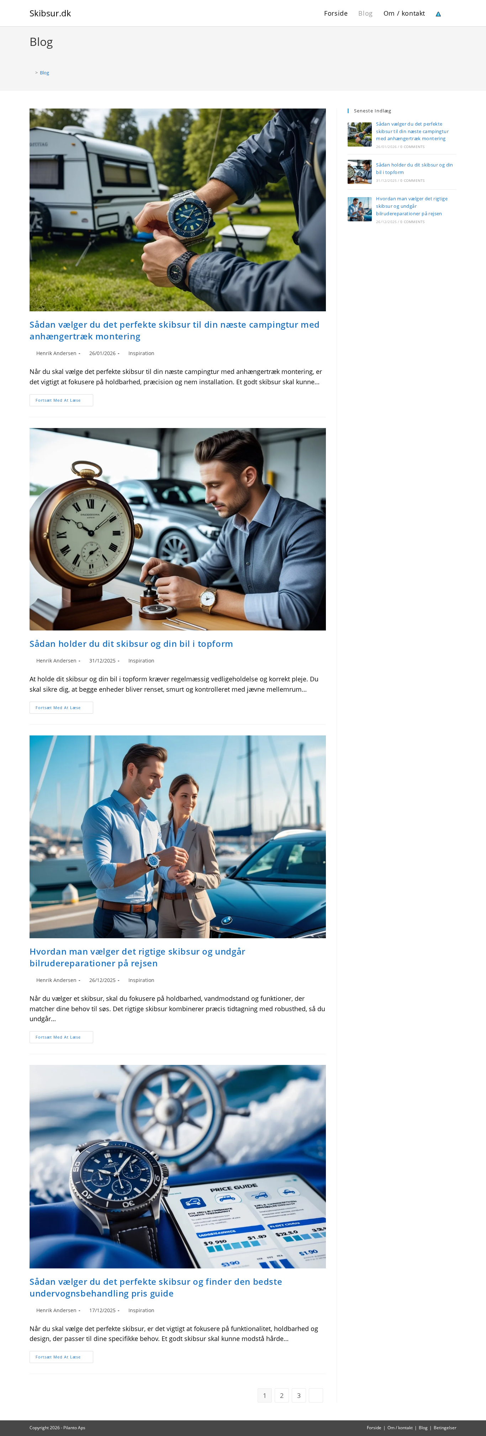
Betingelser (445, 1428)
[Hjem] (31, 72)
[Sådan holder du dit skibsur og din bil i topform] (360, 172)
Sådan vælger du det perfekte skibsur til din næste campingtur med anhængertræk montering (412, 131)
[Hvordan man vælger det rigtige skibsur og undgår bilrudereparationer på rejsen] (360, 209)
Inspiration (141, 353)
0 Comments (412, 146)
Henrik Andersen (56, 353)
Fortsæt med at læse (64, 401)
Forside (374, 1428)
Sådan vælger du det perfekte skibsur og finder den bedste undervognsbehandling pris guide (156, 1287)
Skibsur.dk (50, 13)
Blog (44, 72)
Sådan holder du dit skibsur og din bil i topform (131, 643)
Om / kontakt (400, 1428)
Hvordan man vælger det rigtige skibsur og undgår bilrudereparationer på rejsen (137, 957)
